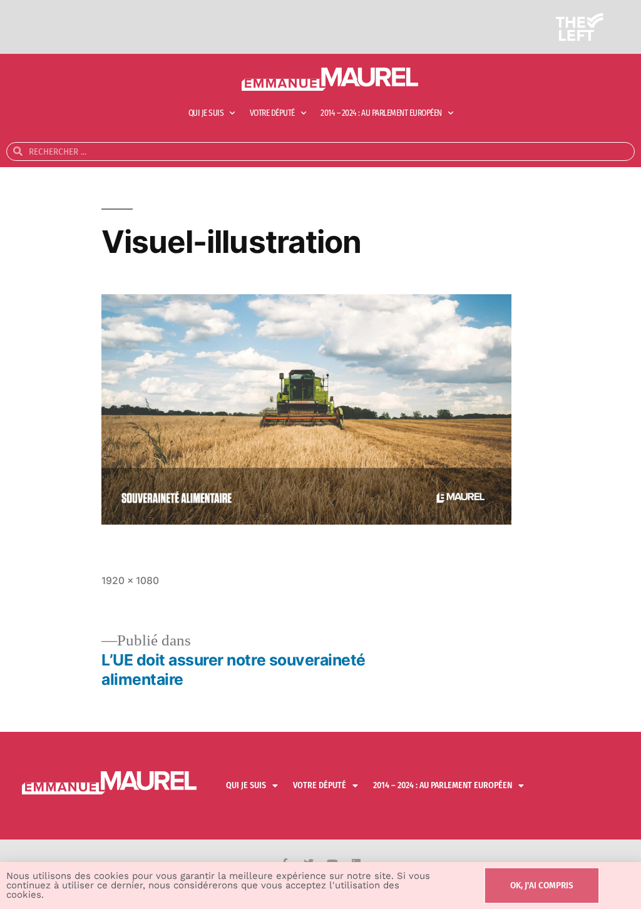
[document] (320, 454)
